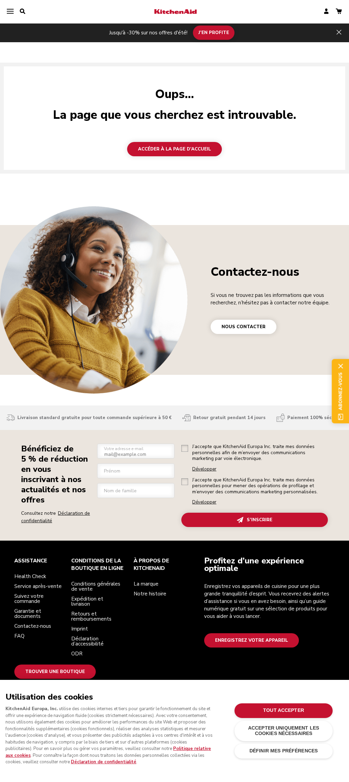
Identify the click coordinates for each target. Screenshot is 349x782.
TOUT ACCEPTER (283, 710)
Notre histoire (150, 593)
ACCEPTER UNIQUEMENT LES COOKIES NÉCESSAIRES (283, 730)
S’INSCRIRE (259, 520)
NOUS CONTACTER (243, 327)
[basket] (338, 12)
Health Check (30, 576)
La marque (146, 583)
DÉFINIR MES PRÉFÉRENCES (283, 750)
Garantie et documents (27, 614)
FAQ (19, 636)
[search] (22, 11)
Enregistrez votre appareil (251, 640)
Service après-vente (38, 586)
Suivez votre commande (29, 599)
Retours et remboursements (91, 616)
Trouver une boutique (55, 672)
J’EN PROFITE (213, 33)
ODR (76, 653)
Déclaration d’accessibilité (87, 641)
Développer (204, 469)
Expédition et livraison (87, 601)
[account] (326, 12)
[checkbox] (184, 448)
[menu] (10, 11)
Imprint (79, 628)
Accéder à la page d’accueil (174, 149)
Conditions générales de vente (95, 586)
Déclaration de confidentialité (103, 762)
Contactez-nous (255, 272)
